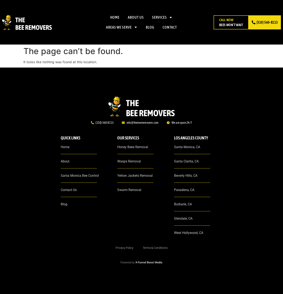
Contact (170, 27)
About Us (136, 17)
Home (115, 17)
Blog (150, 27)
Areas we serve (119, 27)
